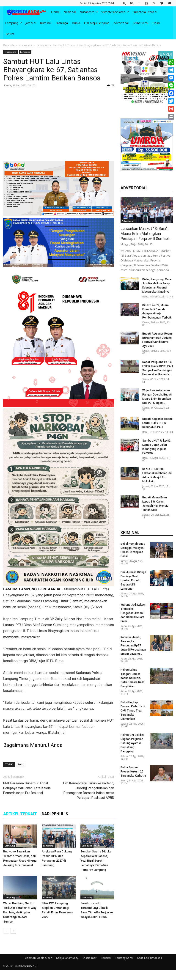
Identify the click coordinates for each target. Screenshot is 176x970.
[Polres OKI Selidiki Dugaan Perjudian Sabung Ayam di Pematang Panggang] (161, 741)
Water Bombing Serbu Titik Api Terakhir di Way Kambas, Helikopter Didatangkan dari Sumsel (19, 912)
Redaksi (106, 958)
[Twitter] (154, 3)
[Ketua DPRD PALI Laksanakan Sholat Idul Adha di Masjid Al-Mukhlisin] (130, 473)
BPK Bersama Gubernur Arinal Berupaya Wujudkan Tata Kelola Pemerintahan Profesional (27, 788)
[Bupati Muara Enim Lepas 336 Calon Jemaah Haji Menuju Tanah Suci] (130, 501)
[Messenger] (171, 78)
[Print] (171, 117)
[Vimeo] (161, 3)
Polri (20, 764)
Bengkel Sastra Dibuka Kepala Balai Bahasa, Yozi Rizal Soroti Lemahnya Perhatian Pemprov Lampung (95, 860)
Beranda (8, 45)
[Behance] (131, 3)
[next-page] (13, 931)
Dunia (76, 23)
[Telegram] (171, 70)
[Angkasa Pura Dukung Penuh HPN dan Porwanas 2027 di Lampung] (58, 836)
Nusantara (87, 12)
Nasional (70, 12)
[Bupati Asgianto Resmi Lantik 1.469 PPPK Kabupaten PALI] (130, 423)
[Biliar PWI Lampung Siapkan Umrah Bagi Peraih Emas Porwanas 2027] (58, 887)
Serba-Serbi (140, 23)
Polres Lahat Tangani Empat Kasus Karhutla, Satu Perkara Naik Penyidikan (132, 678)
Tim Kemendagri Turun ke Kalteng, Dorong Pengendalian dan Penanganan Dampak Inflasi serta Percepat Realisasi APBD (88, 790)
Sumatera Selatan (113, 12)
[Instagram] (146, 3)
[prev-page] (6, 931)
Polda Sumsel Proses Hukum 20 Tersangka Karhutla (133, 771)
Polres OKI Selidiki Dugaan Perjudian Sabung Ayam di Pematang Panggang (132, 743)
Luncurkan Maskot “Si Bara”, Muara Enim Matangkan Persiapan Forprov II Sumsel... (146, 233)
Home (55, 12)
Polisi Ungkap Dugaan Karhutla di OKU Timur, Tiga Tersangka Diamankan (133, 710)
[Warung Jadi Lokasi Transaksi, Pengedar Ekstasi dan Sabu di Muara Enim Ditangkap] (161, 611)
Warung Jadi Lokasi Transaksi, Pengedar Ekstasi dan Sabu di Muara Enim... (133, 613)
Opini (156, 23)
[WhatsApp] (171, 62)
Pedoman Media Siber (38, 958)
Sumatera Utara (143, 12)
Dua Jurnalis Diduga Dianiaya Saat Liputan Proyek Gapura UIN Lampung (133, 580)
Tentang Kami (124, 958)
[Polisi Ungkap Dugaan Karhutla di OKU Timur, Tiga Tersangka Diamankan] (161, 708)
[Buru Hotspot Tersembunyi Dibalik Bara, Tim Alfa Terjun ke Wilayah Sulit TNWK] (97, 887)
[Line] (171, 85)
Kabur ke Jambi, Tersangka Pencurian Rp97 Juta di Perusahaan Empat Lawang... (133, 645)
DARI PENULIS (55, 813)
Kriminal (45, 23)
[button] (124, 3)
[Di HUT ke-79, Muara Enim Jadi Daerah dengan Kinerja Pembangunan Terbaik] (130, 309)
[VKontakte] (169, 3)
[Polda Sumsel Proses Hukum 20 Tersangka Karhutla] (161, 773)
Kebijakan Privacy (67, 958)
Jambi (29, 23)
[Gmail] (171, 109)
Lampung (11, 23)
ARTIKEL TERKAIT (20, 813)
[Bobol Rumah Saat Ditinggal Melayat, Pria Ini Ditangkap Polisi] (161, 550)
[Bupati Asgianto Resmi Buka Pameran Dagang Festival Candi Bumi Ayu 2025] (130, 338)
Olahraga (61, 23)
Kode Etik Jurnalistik (149, 958)
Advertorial (121, 23)
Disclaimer (89, 958)
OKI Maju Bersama (96, 23)
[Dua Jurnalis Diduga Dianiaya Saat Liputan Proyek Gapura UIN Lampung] (161, 578)
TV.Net (9, 34)
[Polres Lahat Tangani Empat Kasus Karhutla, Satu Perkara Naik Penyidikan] (161, 676)
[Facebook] (139, 3)
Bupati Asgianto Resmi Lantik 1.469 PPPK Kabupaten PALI (157, 423)
